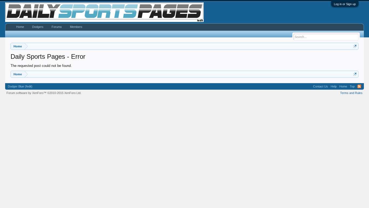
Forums (57, 26)
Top (352, 86)
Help (334, 86)
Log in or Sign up (345, 4)
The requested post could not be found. (41, 66)
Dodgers (37, 26)
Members (76, 26)
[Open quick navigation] (355, 46)
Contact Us (320, 86)
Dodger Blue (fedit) (20, 86)
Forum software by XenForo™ (43, 93)
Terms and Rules (351, 93)
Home (20, 26)
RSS (359, 86)
